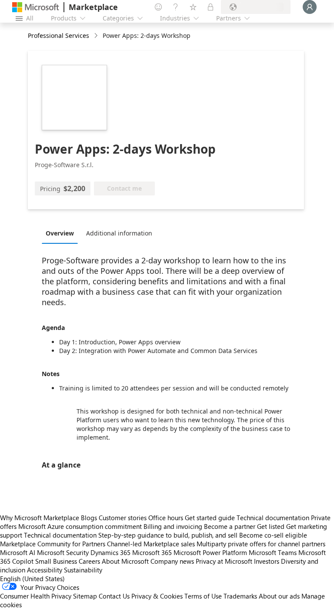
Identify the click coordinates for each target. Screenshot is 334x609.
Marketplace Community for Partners (52, 543)
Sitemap (85, 596)
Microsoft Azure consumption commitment (81, 526)
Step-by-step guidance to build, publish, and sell (167, 535)
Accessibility (44, 569)
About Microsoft (125, 561)
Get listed (270, 526)
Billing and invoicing (173, 526)
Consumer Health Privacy (35, 596)
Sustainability (83, 569)
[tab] (62, 232)
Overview (60, 233)
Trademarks (240, 596)
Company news (172, 561)
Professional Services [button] (58, 35)
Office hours (165, 517)
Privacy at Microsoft (224, 561)
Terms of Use (203, 596)
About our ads (279, 596)
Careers (89, 561)
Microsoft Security (63, 552)
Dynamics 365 (110, 552)
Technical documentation (273, 517)
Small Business (56, 561)
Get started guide (210, 517)
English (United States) (32, 578)
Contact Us (114, 596)
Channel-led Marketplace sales (151, 543)
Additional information (119, 233)
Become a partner (229, 526)
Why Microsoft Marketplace (39, 517)
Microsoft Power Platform (210, 552)
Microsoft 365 (152, 552)
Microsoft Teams (273, 552)
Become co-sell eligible (273, 535)
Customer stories (123, 517)
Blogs (89, 517)
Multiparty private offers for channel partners (261, 543)
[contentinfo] (97, 36)
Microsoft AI (17, 552)
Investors (266, 561)
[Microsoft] (35, 7)
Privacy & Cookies (157, 596)
